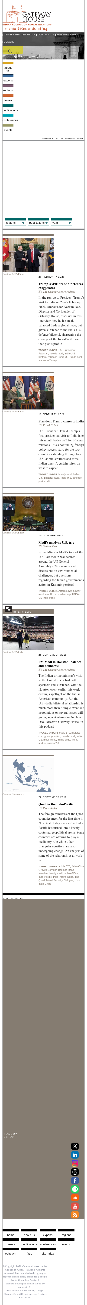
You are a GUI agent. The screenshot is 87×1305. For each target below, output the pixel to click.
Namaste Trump (48, 360)
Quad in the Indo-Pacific (56, 804)
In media (29, 35)
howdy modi (56, 353)
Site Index (48, 1253)
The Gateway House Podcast (59, 292)
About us (8, 69)
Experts (8, 80)
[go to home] (27, 30)
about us (29, 1235)
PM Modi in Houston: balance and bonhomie (60, 664)
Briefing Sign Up (69, 35)
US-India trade (47, 597)
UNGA (76, 594)
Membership (12, 35)
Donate (9, 42)
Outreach (10, 1253)
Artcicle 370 (65, 590)
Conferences (8, 120)
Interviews (22, 612)
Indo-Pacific (45, 876)
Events (8, 130)
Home (10, 1235)
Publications (8, 110)
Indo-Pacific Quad (63, 876)
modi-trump (64, 594)
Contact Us (46, 35)
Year (55, 222)
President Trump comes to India (61, 421)
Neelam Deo (50, 546)
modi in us (51, 594)
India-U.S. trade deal (70, 357)
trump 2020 (64, 739)
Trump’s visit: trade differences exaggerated (61, 286)
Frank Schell (50, 425)
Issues (8, 100)
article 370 (64, 732)
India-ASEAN (71, 873)
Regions (8, 90)
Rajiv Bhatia (50, 808)
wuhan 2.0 (53, 743)
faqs (29, 1253)
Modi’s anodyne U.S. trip (56, 542)
